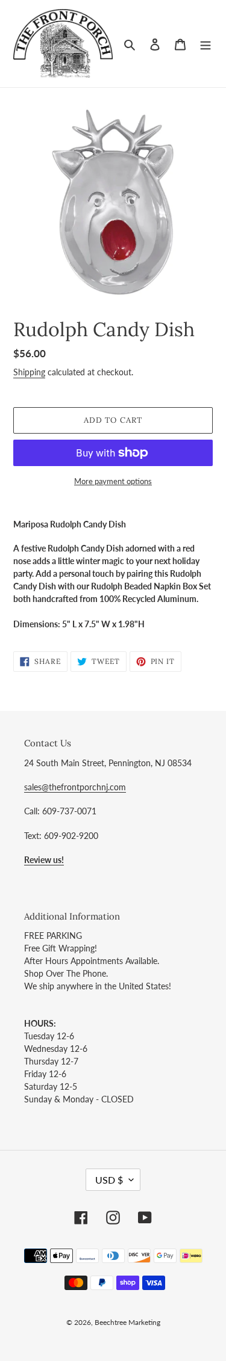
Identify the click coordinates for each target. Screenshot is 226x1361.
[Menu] (205, 44)
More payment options (113, 481)
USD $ (109, 1179)
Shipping (29, 372)
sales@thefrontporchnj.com (75, 787)
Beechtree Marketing (127, 1322)
